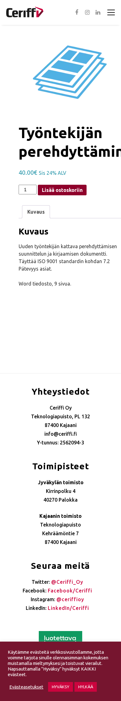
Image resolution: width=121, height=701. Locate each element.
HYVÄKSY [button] (60, 687)
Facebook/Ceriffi (70, 590)
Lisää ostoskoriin (62, 190)
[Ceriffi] (24, 10)
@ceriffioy (70, 599)
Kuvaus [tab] (36, 212)
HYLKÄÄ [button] (85, 687)
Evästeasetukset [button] (26, 686)
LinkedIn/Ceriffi (68, 608)
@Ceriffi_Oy (67, 582)
